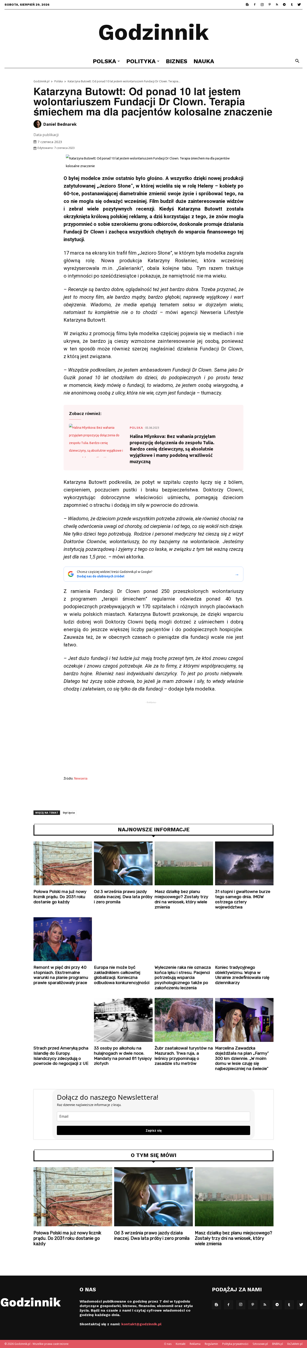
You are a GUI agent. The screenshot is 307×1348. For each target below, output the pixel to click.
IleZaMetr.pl (295, 1344)
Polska (104, 61)
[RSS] (277, 4)
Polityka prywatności (235, 1344)
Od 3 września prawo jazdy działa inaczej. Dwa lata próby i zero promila (123, 896)
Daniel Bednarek (60, 124)
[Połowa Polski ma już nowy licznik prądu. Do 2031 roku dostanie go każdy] (62, 863)
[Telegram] (284, 4)
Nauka (204, 61)
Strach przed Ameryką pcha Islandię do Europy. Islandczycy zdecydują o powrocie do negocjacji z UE (61, 1055)
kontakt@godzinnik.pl (141, 1324)
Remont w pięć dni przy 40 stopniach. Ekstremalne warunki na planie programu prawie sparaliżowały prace (60, 975)
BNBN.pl (277, 1344)
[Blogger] (247, 4)
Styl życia (69, 812)
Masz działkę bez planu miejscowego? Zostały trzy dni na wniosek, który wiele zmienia (181, 899)
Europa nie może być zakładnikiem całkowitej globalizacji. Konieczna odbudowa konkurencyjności (121, 975)
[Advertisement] (153, 739)
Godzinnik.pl (41, 81)
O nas (167, 1344)
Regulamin (211, 1344)
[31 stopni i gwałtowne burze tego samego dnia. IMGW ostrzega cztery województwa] (244, 863)
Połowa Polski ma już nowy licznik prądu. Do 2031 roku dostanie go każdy (59, 896)
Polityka (141, 61)
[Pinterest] (269, 4)
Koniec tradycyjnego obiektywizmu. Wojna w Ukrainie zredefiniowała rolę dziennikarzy (242, 975)
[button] (297, 61)
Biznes (176, 61)
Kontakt (180, 1344)
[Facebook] (254, 4)
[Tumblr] (291, 4)
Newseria (80, 778)
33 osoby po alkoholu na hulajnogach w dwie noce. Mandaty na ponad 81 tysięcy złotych (123, 1055)
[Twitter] (299, 4)
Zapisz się (154, 1130)
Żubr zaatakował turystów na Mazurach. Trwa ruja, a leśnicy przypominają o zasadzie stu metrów (184, 1055)
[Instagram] (262, 4)
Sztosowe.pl (260, 1344)
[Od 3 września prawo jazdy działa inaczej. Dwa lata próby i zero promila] (123, 863)
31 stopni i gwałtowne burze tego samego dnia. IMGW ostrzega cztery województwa (242, 899)
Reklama (195, 1344)
